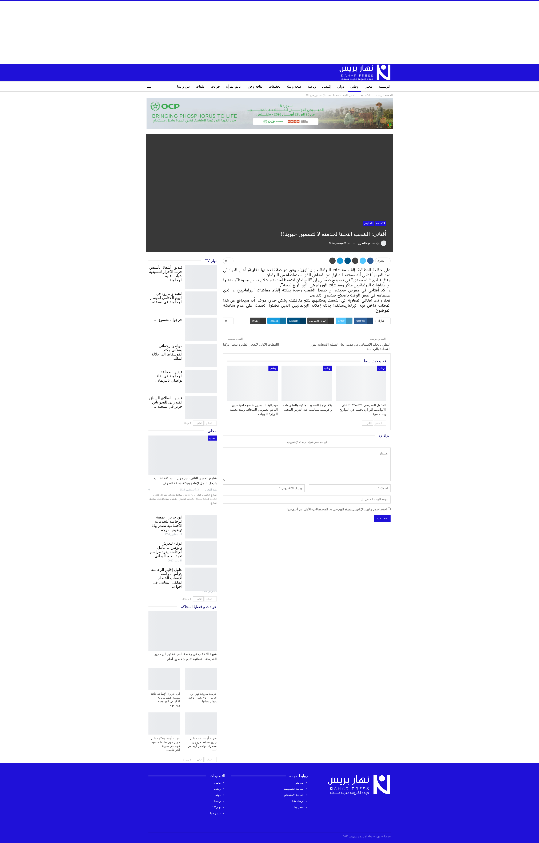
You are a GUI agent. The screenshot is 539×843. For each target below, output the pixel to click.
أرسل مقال (297, 801)
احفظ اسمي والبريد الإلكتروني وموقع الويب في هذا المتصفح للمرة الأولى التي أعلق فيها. (337, 509)
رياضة (312, 86)
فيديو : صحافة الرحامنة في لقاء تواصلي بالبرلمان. (168, 376)
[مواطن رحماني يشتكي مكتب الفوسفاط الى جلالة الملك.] (201, 354)
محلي (368, 86)
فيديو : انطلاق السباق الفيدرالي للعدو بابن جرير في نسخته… (165, 402)
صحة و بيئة (294, 86)
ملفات (200, 86)
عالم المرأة (234, 86)
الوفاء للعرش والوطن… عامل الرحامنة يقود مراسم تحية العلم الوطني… (166, 549)
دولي (340, 86)
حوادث (215, 86)
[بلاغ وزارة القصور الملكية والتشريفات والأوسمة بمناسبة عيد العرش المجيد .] (307, 383)
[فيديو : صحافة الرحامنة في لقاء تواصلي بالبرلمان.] (201, 380)
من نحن (299, 782)
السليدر (368, 223)
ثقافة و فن (255, 86)
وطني (354, 86)
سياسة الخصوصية (293, 788)
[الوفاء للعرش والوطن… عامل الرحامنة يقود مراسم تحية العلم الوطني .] (201, 552)
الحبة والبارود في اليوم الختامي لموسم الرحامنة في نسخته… (165, 297)
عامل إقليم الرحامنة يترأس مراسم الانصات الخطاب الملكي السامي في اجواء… (166, 578)
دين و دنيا (183, 86)
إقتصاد (326, 86)
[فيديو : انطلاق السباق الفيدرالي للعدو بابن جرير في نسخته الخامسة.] (201, 406)
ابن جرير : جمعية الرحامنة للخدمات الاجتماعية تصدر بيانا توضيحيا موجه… (167, 523)
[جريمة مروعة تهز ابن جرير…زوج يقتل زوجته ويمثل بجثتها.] (201, 679)
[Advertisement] (269, 32)
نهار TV (216, 807)
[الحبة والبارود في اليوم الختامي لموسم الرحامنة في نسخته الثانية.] (201, 302)
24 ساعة (380, 223)
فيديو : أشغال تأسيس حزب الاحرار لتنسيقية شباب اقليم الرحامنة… (165, 273)
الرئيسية (384, 86)
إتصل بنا (299, 807)
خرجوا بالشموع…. (168, 320)
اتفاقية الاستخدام (294, 794)
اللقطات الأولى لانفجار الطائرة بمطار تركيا (251, 344)
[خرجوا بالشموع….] (201, 328)
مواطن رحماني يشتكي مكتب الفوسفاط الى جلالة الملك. (167, 352)
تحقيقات (274, 86)
